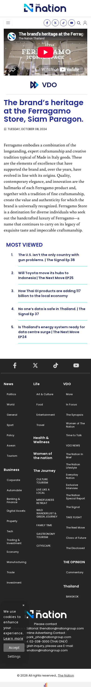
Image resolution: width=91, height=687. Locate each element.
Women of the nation (42, 455)
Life (36, 384)
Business (11, 469)
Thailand (71, 586)
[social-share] (47, 23)
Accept (14, 647)
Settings (14, 656)
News (8, 384)
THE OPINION (74, 562)
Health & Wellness (41, 439)
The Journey (44, 470)
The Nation (66, 675)
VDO (67, 384)
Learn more (13, 638)
